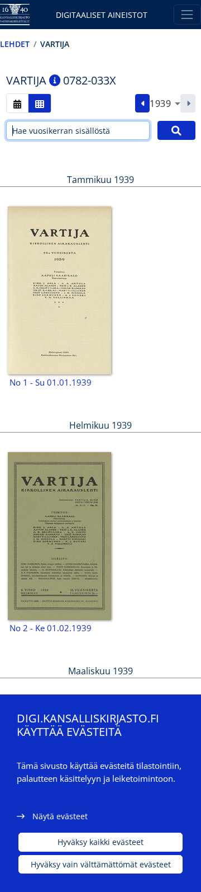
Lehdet (15, 44)
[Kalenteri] (17, 103)
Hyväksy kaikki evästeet (100, 842)
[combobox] (165, 103)
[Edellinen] (142, 103)
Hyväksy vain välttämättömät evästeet (101, 864)
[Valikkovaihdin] (187, 14)
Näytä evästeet (60, 816)
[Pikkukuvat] (39, 103)
